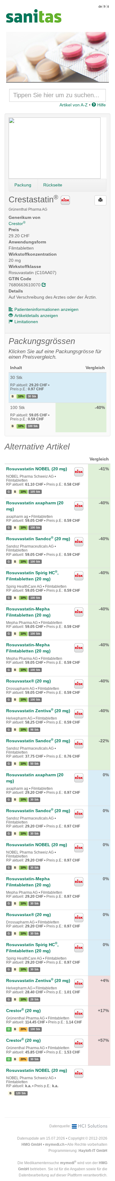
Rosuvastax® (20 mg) (28, 680)
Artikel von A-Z (73, 104)
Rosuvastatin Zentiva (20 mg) (38, 710)
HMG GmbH (31, 1144)
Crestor (17, 223)
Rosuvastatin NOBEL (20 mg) (36, 468)
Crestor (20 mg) (23, 1010)
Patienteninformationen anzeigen (46, 309)
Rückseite (52, 184)
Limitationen (26, 321)
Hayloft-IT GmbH (93, 1151)
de (100, 6)
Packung (22, 184)
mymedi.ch (54, 1144)
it (108, 6)
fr (105, 6)
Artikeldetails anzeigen (36, 315)
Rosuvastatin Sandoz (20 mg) (38, 538)
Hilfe (101, 104)
